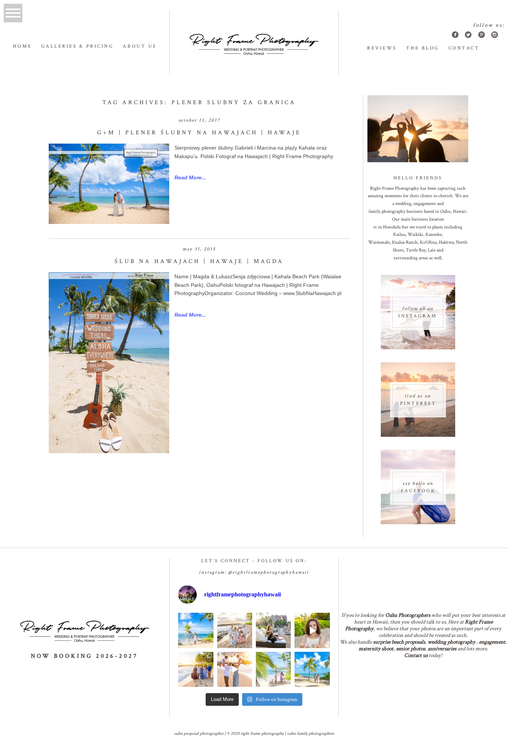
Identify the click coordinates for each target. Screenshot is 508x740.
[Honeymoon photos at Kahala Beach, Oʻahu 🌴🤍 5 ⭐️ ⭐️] (195, 630)
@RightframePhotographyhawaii (268, 572)
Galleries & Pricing (77, 46)
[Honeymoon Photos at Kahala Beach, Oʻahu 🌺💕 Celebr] (273, 669)
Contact (464, 48)
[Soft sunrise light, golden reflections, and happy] (234, 669)
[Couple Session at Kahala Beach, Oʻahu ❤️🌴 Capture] (312, 669)
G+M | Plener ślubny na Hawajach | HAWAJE (199, 132)
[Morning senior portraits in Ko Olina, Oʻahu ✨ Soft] (273, 630)
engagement (492, 642)
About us (139, 46)
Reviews (382, 48)
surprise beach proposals (399, 642)
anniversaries (442, 648)
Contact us (416, 655)
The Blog (422, 48)
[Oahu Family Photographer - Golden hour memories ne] (195, 669)
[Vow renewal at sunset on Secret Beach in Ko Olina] (234, 630)
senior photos (410, 648)
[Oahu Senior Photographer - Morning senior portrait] (312, 630)
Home (22, 46)
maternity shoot (376, 648)
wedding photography (451, 642)
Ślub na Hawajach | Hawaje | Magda (199, 261)
